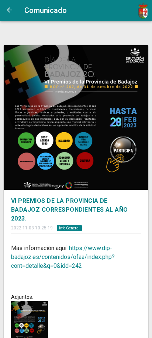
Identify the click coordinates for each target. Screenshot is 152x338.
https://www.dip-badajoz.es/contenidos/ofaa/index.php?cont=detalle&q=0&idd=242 (63, 257)
